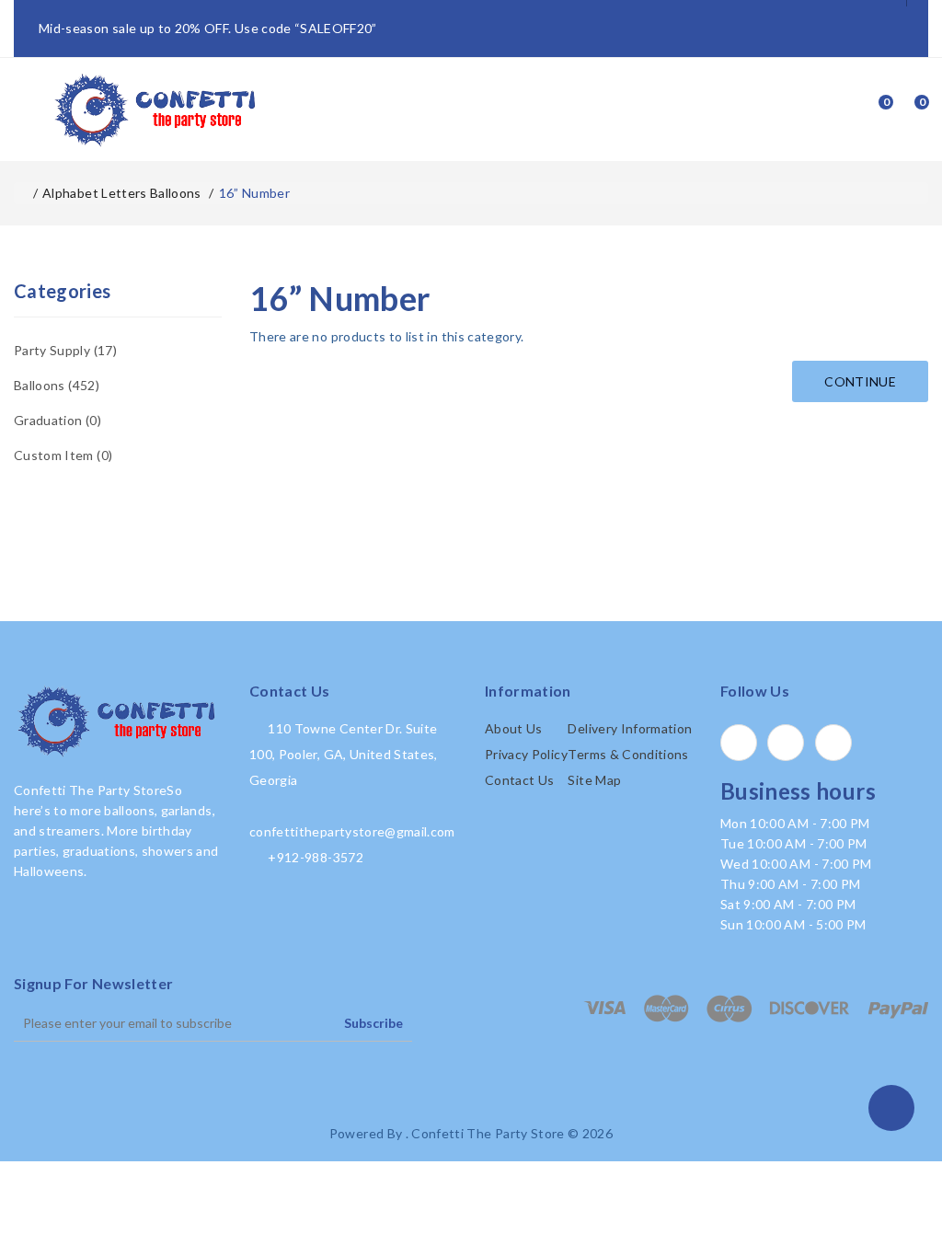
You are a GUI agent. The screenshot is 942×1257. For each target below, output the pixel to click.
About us (514, 728)
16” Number (255, 193)
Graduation (56, 420)
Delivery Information (630, 728)
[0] (869, 109)
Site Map (594, 780)
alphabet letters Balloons (121, 193)
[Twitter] (785, 742)
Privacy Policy (526, 754)
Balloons (55, 385)
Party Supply (63, 350)
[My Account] (834, 109)
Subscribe (373, 1023)
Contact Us (520, 780)
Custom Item (61, 455)
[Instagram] (833, 742)
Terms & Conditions (628, 754)
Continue (860, 381)
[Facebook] (738, 742)
